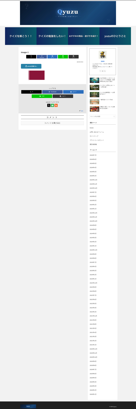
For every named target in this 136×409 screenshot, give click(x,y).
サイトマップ (94, 136)
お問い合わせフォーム (97, 132)
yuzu (102, 61)
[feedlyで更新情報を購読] (52, 105)
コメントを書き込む (52, 123)
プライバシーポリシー (97, 140)
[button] (74, 56)
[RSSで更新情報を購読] (56, 105)
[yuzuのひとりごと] (115, 36)
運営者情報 (93, 144)
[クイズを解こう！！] (21, 36)
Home (92, 128)
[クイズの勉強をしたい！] (52, 36)
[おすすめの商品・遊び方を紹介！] (83, 36)
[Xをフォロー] (48, 105)
